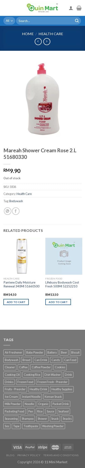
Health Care (51, 34)
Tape (16, 426)
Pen (30, 411)
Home (28, 34)
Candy (55, 360)
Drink (68, 374)
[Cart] (79, 8)
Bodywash (16, 201)
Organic (43, 404)
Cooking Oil (12, 374)
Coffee (23, 367)
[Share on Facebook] (15, 211)
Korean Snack (53, 396)
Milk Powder (13, 404)
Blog (10, 455)
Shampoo (28, 418)
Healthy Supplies (61, 389)
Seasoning (11, 418)
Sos (7, 426)
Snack (55, 418)
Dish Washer (52, 374)
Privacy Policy (29, 455)
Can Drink (40, 360)
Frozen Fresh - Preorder (52, 382)
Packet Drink (61, 404)
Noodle (29, 404)
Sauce (50, 411)
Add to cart (16, 302)
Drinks (9, 382)
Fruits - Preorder (15, 389)
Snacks (67, 418)
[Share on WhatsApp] (7, 211)
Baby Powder (34, 352)
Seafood (63, 411)
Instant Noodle (31, 396)
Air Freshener (13, 352)
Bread (26, 360)
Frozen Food (25, 382)
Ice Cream (11, 396)
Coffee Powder (41, 367)
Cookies (60, 367)
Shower (42, 418)
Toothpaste (31, 426)
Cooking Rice (32, 374)
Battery (52, 352)
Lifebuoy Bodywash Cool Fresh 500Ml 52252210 (62, 284)
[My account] (71, 8)
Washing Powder (53, 426)
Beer (64, 352)
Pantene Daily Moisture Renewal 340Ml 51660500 (21, 284)
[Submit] (77, 21)
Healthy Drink (38, 389)
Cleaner (10, 367)
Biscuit (75, 352)
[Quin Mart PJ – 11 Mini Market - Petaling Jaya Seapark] (42, 8)
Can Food (70, 360)
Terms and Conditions (61, 455)
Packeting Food (14, 411)
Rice (40, 411)
